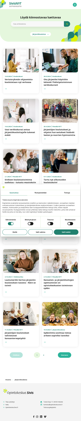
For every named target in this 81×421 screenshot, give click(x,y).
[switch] (30, 223)
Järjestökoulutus (39, 34)
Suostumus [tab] (14, 193)
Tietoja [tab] (67, 193)
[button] (75, 5)
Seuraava (64, 355)
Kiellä (15, 232)
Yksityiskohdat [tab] (40, 193)
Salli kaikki (66, 232)
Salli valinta (40, 232)
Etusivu (8, 380)
